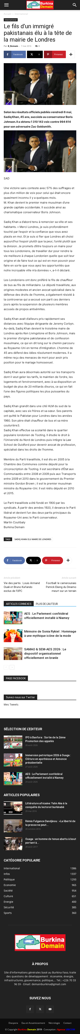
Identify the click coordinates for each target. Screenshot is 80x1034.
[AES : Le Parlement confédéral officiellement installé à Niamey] (13, 618)
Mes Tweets (11, 704)
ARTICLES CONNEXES (18, 603)
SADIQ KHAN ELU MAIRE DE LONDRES (33, 539)
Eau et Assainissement (33, 1023)
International (21, 13)
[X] (40, 1009)
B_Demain (13, 46)
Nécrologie (54, 1023)
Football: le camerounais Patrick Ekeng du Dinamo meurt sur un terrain (61, 587)
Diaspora (13, 1023)
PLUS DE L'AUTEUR (47, 603)
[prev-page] (6, 667)
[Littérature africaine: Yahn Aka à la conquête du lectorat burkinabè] (13, 807)
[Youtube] (50, 1009)
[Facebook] (30, 1009)
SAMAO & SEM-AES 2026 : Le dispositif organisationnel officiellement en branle (45, 653)
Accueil (7, 13)
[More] (71, 54)
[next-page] (12, 667)
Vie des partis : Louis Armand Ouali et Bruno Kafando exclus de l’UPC (22, 587)
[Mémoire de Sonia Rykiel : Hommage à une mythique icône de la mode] (13, 635)
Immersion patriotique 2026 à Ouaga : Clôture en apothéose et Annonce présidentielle (48, 759)
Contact (67, 1023)
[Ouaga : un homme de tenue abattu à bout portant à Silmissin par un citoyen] (13, 843)
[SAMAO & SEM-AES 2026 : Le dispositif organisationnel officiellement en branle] (13, 653)
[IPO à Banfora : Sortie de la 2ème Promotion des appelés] (13, 742)
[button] (6, 5)
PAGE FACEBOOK (16, 678)
